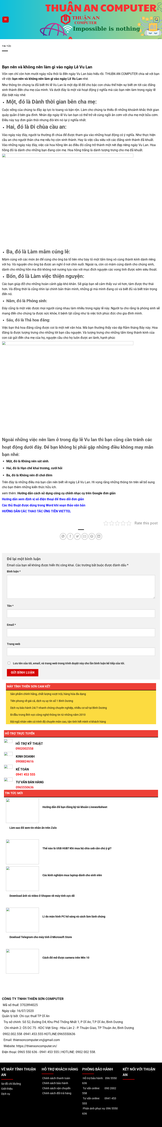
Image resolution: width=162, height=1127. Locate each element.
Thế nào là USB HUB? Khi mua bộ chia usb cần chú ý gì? (76, 848)
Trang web (13, 644)
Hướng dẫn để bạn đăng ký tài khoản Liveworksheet (74, 807)
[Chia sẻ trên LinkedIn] (99, 536)
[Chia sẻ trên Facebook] (70, 536)
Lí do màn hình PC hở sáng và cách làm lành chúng (73, 916)
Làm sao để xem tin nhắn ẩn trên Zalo (33, 827)
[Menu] (5, 20)
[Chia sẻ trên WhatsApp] (63, 536)
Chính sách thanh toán (56, 1078)
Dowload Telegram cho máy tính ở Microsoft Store (40, 937)
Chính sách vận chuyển (56, 1088)
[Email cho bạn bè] (84, 536)
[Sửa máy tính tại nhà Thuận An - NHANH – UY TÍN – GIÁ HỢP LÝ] (81, 19)
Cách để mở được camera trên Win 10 (65, 957)
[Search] (156, 20)
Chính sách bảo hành (55, 1083)
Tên (10, 606)
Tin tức (6, 46)
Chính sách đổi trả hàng (56, 1093)
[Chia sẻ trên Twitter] (77, 536)
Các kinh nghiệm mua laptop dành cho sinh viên (72, 875)
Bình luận (14, 571)
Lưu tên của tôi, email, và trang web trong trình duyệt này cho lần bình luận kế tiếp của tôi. (69, 663)
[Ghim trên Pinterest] (92, 536)
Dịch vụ (5, 1094)
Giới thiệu (7, 1088)
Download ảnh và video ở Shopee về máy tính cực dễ (42, 895)
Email (11, 625)
